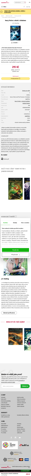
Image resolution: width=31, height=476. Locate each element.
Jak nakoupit (4, 402)
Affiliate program (21, 401)
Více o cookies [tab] (25, 222)
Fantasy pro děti (17, 15)
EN (29, 2)
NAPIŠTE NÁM (26, 470)
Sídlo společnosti (5, 417)
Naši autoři (3, 399)
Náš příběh (3, 423)
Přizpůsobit (14, 254)
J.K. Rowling (15, 23)
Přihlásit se (25, 386)
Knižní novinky (20, 397)
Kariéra (19, 425)
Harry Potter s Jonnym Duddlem (22, 101)
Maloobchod (4, 427)
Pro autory (3, 429)
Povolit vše (15, 250)
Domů (2, 15)
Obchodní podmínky (6, 401)
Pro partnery (4, 431)
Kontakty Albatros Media (23, 415)
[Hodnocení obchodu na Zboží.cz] (24, 444)
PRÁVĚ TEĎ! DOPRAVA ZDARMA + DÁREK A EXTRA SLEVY (14, 11)
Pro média (3, 432)
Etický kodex (20, 427)
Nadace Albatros (21, 429)
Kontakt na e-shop (5, 415)
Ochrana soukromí (21, 402)
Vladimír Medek (26, 103)
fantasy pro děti (26, 90)
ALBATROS (27, 116)
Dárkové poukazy (21, 399)
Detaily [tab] (15, 222)
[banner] (8, 2)
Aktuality (3, 397)
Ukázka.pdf (5, 159)
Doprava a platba (5, 404)
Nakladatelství (4, 425)
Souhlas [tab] (5, 222)
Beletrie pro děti (9, 15)
